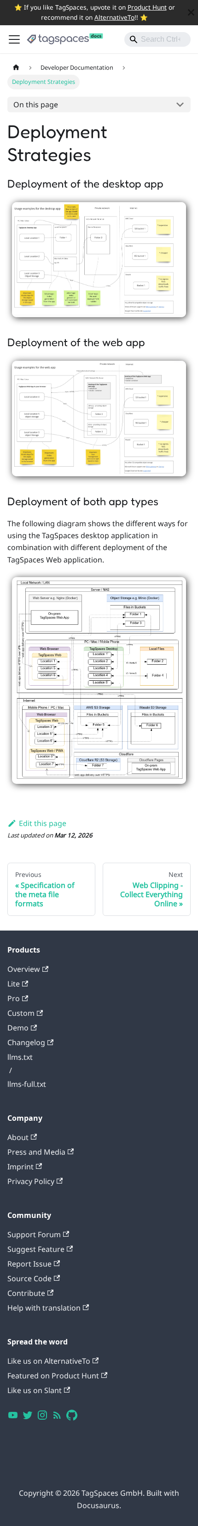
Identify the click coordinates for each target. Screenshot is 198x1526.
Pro (13, 998)
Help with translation (44, 1308)
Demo (18, 1028)
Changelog (26, 1042)
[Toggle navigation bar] (14, 39)
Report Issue (29, 1264)
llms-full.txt (26, 1084)
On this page (35, 104)
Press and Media (36, 1152)
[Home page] (16, 68)
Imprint (20, 1167)
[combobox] (157, 39)
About (18, 1137)
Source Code (29, 1278)
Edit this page (42, 823)
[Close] (191, 12)
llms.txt (20, 1057)
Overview (23, 969)
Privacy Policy (30, 1181)
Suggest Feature (35, 1249)
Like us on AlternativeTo (48, 1361)
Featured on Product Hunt (53, 1376)
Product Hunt (147, 7)
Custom (21, 1013)
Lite (13, 984)
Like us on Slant (34, 1390)
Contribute (26, 1293)
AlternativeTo (114, 17)
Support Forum (34, 1234)
